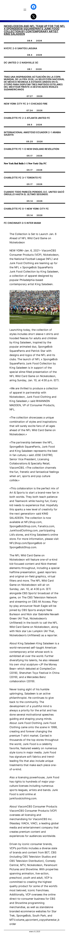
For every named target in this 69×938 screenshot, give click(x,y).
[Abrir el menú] (25, 10)
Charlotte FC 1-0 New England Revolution (31, 149)
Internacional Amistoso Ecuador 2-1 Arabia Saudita (32, 133)
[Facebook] (33, 7)
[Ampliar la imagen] (55, 294)
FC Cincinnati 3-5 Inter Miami (22, 223)
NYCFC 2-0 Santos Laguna (20, 48)
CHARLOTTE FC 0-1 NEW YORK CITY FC (26, 208)
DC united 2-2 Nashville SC (21, 62)
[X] (33, 16)
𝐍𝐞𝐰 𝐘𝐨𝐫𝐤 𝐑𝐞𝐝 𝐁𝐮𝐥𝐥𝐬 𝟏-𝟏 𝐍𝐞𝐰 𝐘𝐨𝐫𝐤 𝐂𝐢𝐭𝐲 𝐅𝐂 (25, 163)
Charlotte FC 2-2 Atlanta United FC (27, 118)
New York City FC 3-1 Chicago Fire (25, 103)
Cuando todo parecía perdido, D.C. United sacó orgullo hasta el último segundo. (34, 193)
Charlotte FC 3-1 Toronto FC (23, 177)
